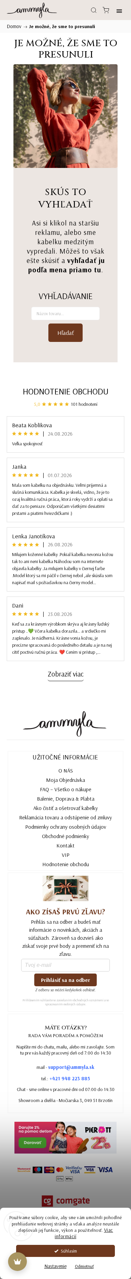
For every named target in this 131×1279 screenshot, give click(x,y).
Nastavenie (55, 1266)
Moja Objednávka (65, 779)
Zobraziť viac (66, 673)
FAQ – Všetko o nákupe (65, 789)
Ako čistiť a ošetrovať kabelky (65, 808)
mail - (65, 1067)
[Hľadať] (94, 10)
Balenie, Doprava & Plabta (65, 798)
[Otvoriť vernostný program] (17, 1261)
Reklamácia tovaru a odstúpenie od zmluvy (65, 817)
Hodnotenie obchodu (65, 391)
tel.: (65, 1078)
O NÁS (65, 770)
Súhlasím (69, 1251)
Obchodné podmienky (65, 836)
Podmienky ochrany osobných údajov (65, 826)
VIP (66, 854)
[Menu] (119, 10)
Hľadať (65, 333)
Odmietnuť (84, 1266)
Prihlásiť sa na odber (65, 980)
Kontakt (65, 845)
